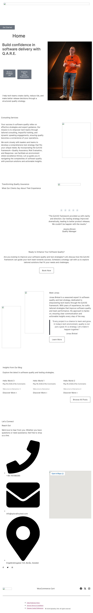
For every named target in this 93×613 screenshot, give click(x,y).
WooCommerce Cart (46, 588)
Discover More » (10, 393)
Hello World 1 (38, 381)
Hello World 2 (69, 381)
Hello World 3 (8, 381)
